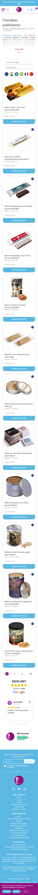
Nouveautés (19, 807)
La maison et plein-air (19, 833)
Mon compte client (19, 845)
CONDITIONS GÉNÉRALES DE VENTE (19, 847)
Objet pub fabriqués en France (19, 819)
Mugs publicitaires (19, 835)
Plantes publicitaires (19, 823)
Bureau (19, 821)
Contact (19, 800)
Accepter (6, 891)
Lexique (19, 802)
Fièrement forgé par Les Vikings (19, 879)
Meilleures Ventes (19, 809)
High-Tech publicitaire (19, 826)
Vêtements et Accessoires (19, 830)
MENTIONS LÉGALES (19, 849)
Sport (19, 816)
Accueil (5, 28)
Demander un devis (19, 804)
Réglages (26, 891)
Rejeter (16, 891)
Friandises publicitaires (12, 35)
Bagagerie (19, 828)
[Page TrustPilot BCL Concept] (19, 736)
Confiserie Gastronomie (17, 28)
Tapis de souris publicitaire (19, 837)
